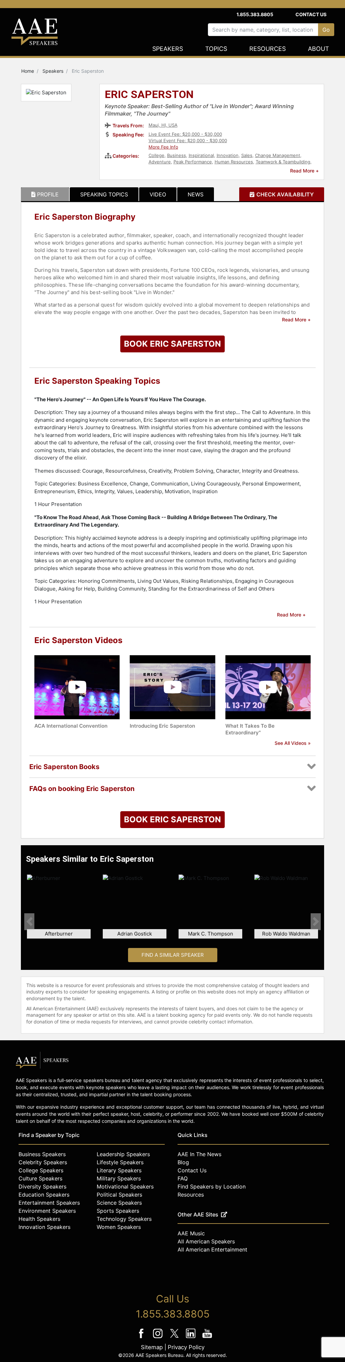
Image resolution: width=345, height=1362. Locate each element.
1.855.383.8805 (255, 14)
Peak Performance (193, 161)
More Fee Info (163, 147)
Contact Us (310, 14)
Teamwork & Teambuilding (283, 161)
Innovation (228, 155)
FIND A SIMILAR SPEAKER (173, 955)
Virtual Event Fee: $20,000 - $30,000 (188, 140)
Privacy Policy (186, 1347)
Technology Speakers (124, 1218)
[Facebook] (142, 1338)
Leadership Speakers (123, 1154)
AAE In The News (199, 1154)
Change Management (277, 155)
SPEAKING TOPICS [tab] (104, 194)
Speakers (167, 48)
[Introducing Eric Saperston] (172, 687)
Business (176, 155)
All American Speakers (206, 1241)
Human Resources (234, 161)
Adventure (160, 161)
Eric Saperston (149, 95)
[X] (175, 1338)
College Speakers (41, 1170)
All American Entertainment (212, 1249)
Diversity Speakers (42, 1186)
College (156, 155)
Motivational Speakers (125, 1186)
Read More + (304, 170)
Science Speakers (119, 1202)
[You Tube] (207, 1338)
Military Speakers (119, 1178)
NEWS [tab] (195, 194)
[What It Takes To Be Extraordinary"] (268, 687)
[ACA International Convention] (77, 687)
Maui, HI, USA (163, 125)
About (318, 48)
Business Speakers (42, 1154)
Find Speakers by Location (212, 1186)
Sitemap (152, 1347)
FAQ (183, 1178)
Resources (267, 48)
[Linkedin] (191, 1338)
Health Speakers (39, 1218)
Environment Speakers (47, 1210)
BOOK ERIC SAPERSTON (172, 344)
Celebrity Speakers (43, 1162)
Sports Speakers (118, 1210)
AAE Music (191, 1233)
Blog (183, 1162)
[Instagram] (158, 1338)
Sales (246, 155)
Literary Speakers (119, 1170)
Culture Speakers (40, 1178)
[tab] (45, 194)
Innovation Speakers (44, 1227)
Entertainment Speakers (49, 1202)
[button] (29, 921)
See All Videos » (293, 743)
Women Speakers (119, 1227)
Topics (216, 48)
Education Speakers (44, 1194)
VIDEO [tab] (158, 194)
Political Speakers (119, 1194)
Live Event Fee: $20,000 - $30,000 (185, 134)
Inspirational (201, 155)
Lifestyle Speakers (120, 1162)
